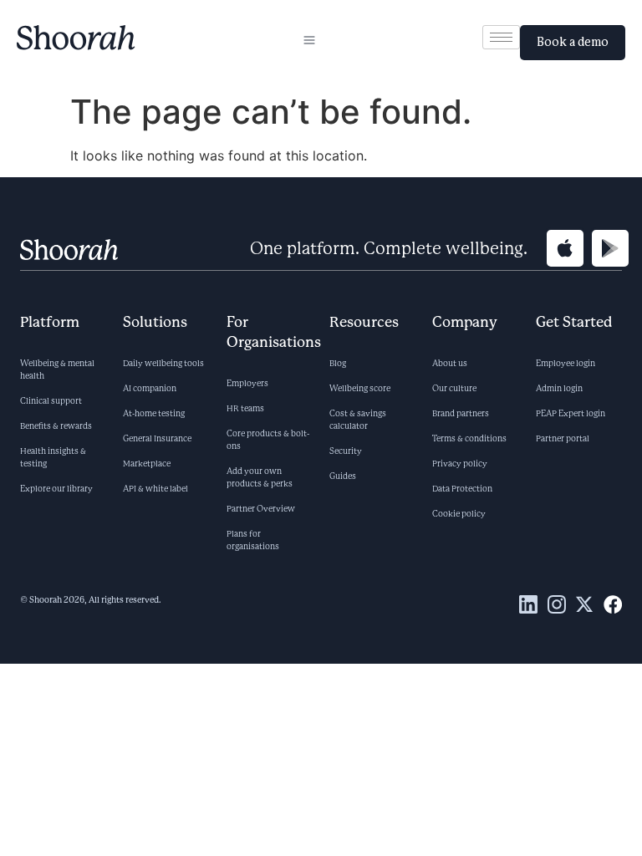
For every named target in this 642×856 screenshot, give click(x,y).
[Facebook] (613, 604)
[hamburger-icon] (309, 42)
